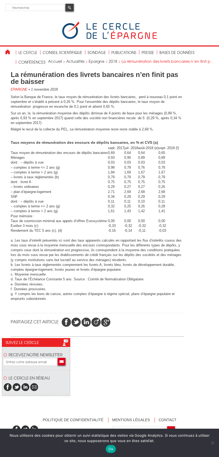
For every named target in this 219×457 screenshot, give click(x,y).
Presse (148, 52)
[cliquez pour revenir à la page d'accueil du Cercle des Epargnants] (109, 38)
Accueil (55, 61)
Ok (110, 449)
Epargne (96, 61)
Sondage (97, 52)
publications (123, 52)
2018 (113, 61)
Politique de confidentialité (73, 420)
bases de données (176, 52)
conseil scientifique (62, 52)
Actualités (75, 61)
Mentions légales (131, 420)
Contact (168, 420)
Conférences (31, 62)
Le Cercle (27, 52)
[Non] (212, 443)
